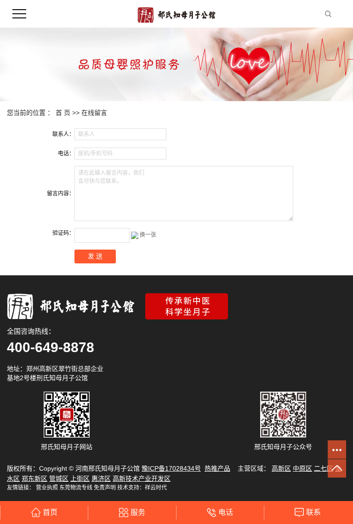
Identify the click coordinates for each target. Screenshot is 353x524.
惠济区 (101, 478)
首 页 (63, 112)
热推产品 (217, 468)
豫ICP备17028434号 (171, 468)
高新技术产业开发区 (142, 478)
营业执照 (47, 487)
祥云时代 (156, 487)
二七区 (323, 468)
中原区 (302, 468)
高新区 (281, 468)
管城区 (58, 478)
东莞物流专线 (75, 487)
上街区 (80, 478)
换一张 (148, 235)
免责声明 (105, 487)
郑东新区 (34, 478)
